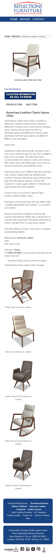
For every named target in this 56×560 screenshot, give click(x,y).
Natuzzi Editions (19, 506)
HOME (13, 19)
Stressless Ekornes (39, 503)
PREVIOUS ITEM (14, 104)
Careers (38, 530)
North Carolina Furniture (21, 512)
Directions (40, 533)
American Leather (37, 506)
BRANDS (25, 19)
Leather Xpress (34, 509)
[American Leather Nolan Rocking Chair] (23, 438)
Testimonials (14, 530)
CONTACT (38, 19)
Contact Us (27, 515)
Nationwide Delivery (26, 533)
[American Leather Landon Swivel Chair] (23, 393)
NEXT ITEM (31, 104)
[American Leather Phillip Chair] (23, 304)
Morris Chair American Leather (18, 352)
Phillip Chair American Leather (18, 307)
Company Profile (27, 530)
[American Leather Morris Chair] (23, 349)
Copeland (20, 509)
